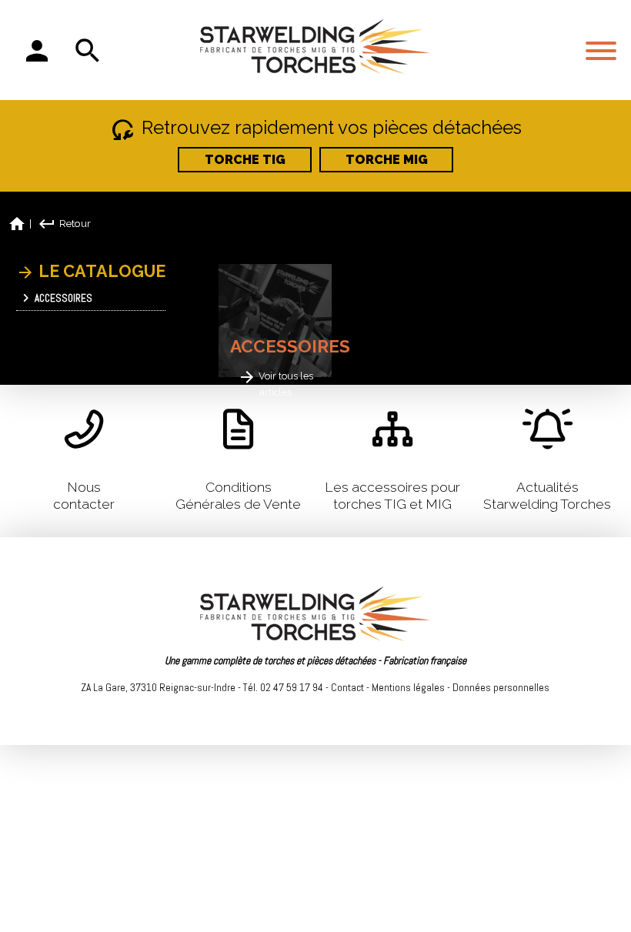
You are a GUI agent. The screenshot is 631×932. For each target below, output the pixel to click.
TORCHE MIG (387, 159)
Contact (347, 687)
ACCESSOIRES (62, 298)
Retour (64, 223)
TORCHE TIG (245, 159)
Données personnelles (500, 687)
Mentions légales (408, 687)
